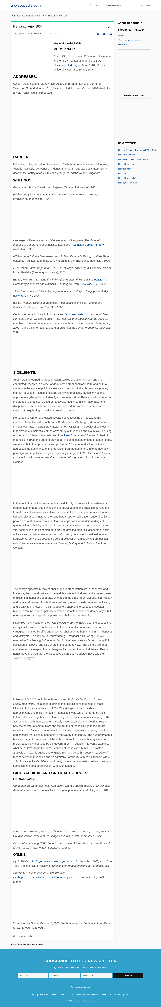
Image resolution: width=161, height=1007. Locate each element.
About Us (44, 995)
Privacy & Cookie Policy (87, 995)
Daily (128, 995)
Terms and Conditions (111, 995)
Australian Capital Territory (88, 244)
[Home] (26, 5)
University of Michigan (67, 65)
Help (54, 995)
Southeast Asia (98, 279)
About (130, 40)
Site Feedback (67, 995)
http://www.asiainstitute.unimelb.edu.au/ (42, 877)
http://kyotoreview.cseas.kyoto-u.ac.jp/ (54, 861)
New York (86, 284)
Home (33, 995)
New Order (70, 435)
